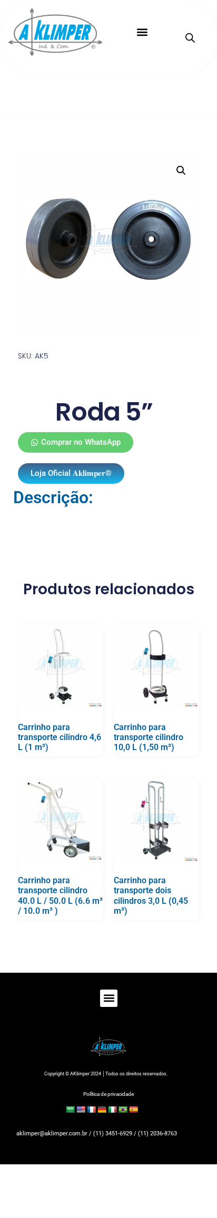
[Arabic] (70, 1109)
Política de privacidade (108, 1094)
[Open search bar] (190, 37)
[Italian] (112, 1109)
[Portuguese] (122, 1109)
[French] (91, 1109)
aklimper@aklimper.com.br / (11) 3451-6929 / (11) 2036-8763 (96, 1133)
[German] (101, 1109)
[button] (142, 32)
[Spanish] (133, 1109)
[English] (80, 1109)
